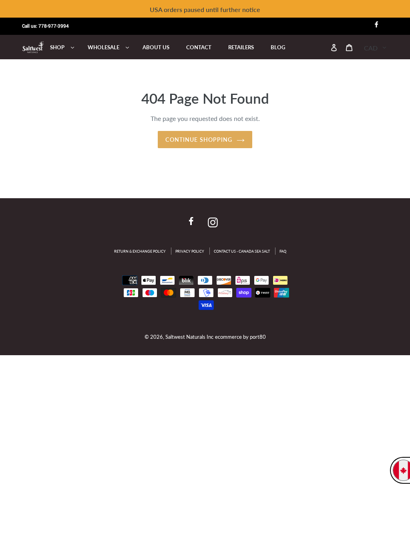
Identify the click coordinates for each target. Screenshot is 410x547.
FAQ (282, 251)
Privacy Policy (189, 251)
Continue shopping (198, 139)
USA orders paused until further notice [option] (205, 9)
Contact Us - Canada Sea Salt (242, 251)
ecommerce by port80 (240, 337)
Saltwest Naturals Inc (189, 337)
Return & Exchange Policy (140, 251)
